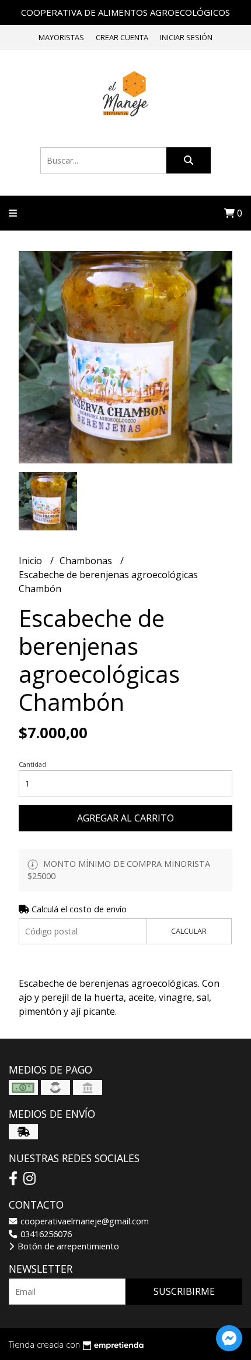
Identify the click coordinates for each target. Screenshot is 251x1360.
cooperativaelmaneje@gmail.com (83, 1221)
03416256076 (45, 1233)
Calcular (189, 931)
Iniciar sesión (186, 37)
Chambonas (87, 560)
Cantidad (32, 764)
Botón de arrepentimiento (67, 1246)
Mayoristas (61, 37)
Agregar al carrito (125, 818)
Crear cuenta (122, 37)
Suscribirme (184, 1291)
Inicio (31, 560)
